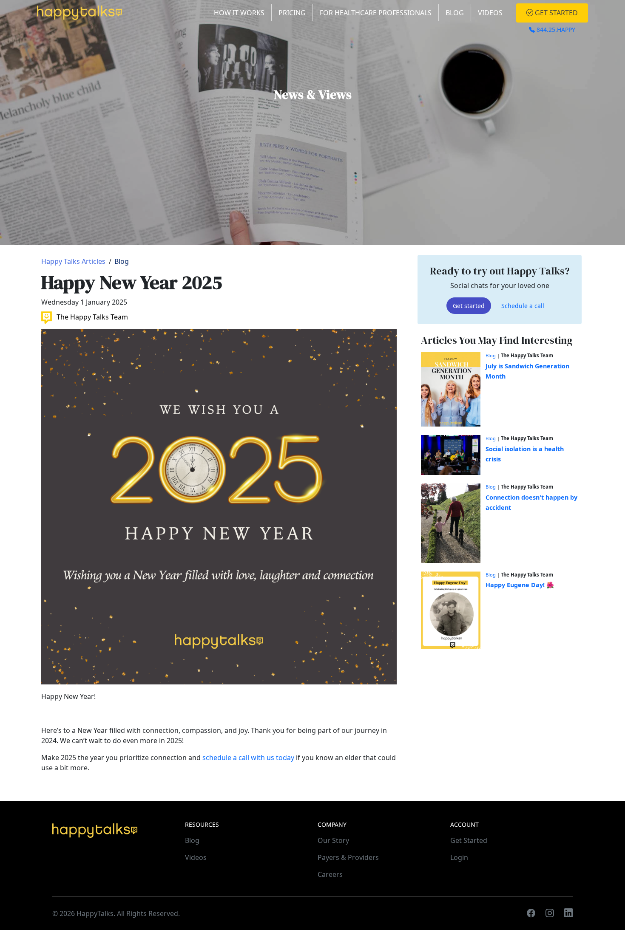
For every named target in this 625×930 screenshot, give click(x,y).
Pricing (292, 12)
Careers (330, 874)
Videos (490, 12)
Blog (455, 12)
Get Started (555, 12)
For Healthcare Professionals (376, 12)
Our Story (333, 840)
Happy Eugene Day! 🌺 (520, 585)
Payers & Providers (348, 857)
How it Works (239, 12)
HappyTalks (95, 913)
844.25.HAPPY (555, 29)
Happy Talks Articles (73, 261)
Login (459, 857)
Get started (469, 306)
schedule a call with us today (247, 757)
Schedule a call (522, 306)
